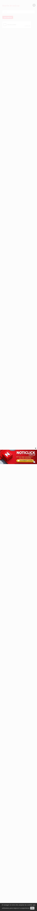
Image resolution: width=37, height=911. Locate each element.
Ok (32, 908)
